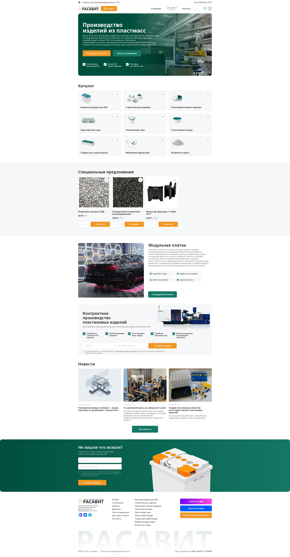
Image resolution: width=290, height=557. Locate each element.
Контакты (116, 518)
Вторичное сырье (143, 525)
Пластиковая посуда (144, 515)
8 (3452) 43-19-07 (204, 2)
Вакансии (116, 509)
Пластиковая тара (143, 512)
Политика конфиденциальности (115, 551)
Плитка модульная (120, 512)
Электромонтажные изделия (148, 506)
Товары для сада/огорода (146, 518)
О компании (117, 503)
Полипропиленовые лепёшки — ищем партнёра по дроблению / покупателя (98, 409)
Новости (116, 506)
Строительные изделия (145, 503)
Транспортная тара (143, 509)
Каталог (115, 499)
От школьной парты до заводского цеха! (144, 407)
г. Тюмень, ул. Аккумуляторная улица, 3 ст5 (100, 2)
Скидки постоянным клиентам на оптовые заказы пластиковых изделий (186, 410)
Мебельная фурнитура (145, 522)
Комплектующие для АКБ (146, 499)
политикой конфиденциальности (128, 351)
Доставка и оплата (120, 515)
